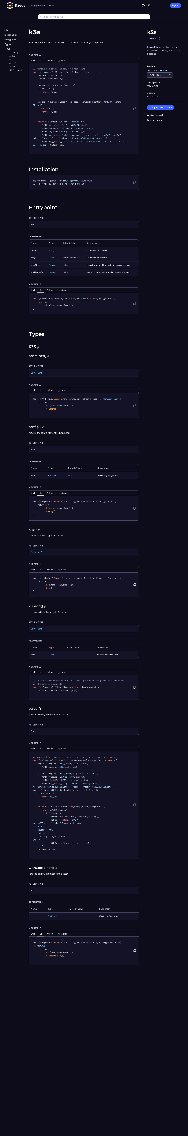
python (50, 60)
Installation (10, 35)
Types (7, 44)
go (40, 60)
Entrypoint (10, 39)
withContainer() (15, 70)
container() (13, 52)
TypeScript (62, 60)
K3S (8, 48)
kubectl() (12, 63)
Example (36, 54)
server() (12, 66)
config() (12, 56)
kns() (11, 59)
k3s (6, 30)
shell (33, 60)
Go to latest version (157, 70)
